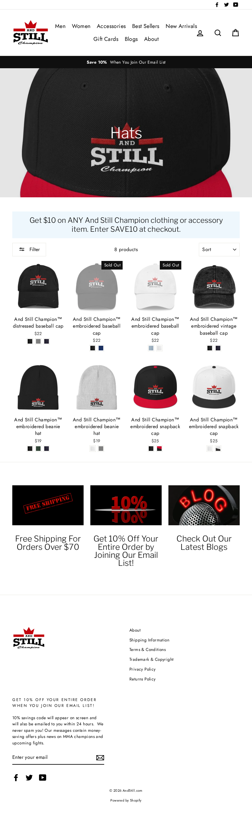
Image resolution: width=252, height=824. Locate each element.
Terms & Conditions (147, 649)
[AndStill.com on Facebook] (16, 777)
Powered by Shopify (125, 800)
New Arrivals (181, 26)
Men (60, 26)
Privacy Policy (142, 669)
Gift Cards (105, 39)
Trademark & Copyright (151, 659)
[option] (126, 62)
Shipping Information (149, 640)
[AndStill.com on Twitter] (29, 777)
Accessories (111, 26)
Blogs (131, 39)
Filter (34, 249)
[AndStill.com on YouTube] (42, 777)
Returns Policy (142, 679)
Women (81, 26)
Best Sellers (145, 26)
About (151, 39)
